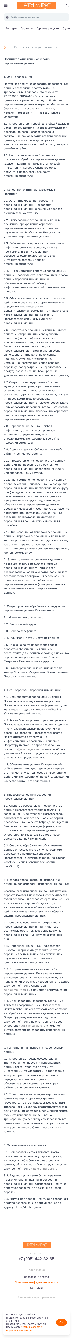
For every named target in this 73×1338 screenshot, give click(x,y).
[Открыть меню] (6, 5)
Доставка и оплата (36, 1276)
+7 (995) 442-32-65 (36, 1258)
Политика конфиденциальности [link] (36, 47)
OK (61, 1322)
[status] (36, 1322)
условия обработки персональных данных (24, 1328)
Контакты (36, 1287)
